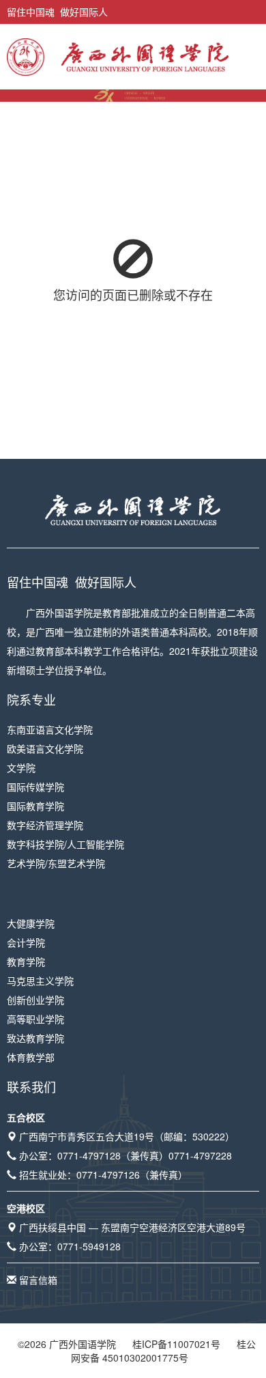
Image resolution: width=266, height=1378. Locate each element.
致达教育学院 (35, 1038)
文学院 (21, 767)
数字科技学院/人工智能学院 (65, 844)
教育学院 (26, 961)
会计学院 (26, 942)
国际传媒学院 (35, 786)
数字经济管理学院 (45, 825)
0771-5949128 (89, 1246)
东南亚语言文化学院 (50, 729)
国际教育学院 (35, 806)
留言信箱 (38, 1279)
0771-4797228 (200, 1155)
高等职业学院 (35, 1019)
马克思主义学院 (40, 980)
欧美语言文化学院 (45, 748)
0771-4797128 (89, 1155)
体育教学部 (31, 1057)
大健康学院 (31, 923)
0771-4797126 (108, 1174)
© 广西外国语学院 (67, 1344)
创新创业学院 (35, 1000)
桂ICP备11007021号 (176, 1344)
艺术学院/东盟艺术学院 (56, 863)
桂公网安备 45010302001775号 (163, 1350)
